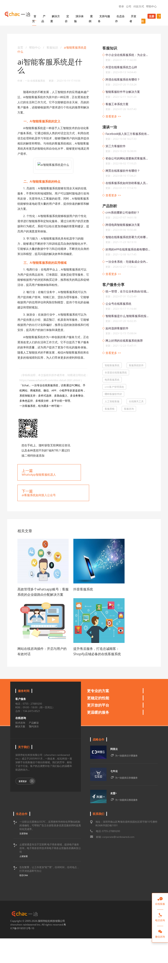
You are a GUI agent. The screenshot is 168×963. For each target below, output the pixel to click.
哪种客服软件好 (113, 394)
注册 (151, 16)
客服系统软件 (136, 365)
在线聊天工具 (136, 401)
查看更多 (23, 781)
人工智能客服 (112, 401)
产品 (43, 18)
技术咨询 (20, 722)
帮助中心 (151, 6)
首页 (34, 18)
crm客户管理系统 (114, 387)
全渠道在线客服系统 (116, 372)
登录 (121, 6)
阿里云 (114, 749)
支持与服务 (104, 18)
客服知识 (53, 47)
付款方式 (138, 6)
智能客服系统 (112, 365)
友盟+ (113, 793)
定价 (67, 18)
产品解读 (34, 722)
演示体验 (79, 18)
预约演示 (34, 726)
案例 (91, 18)
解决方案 (55, 18)
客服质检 (110, 408)
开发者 (132, 18)
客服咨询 (129, 408)
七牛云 (114, 771)
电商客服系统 (112, 379)
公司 (128, 6)
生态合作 (120, 18)
